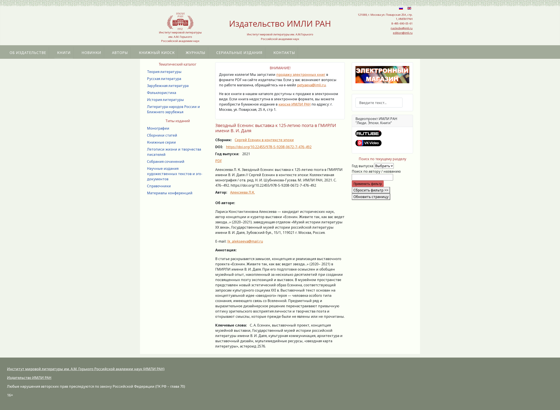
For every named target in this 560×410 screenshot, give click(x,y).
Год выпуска (362, 165)
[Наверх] (552, 402)
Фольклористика (161, 92)
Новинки (91, 52)
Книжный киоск (157, 52)
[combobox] (378, 103)
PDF (218, 160)
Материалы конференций (169, 193)
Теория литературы (164, 71)
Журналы (195, 52)
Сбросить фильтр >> (371, 190)
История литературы (165, 99)
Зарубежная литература (168, 85)
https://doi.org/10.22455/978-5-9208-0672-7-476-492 (269, 146)
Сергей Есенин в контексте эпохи (264, 139)
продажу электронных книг (300, 74)
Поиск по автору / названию (376, 171)
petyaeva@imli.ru (311, 85)
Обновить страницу (371, 196)
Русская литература (164, 78)
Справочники (159, 186)
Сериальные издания (239, 52)
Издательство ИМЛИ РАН (29, 377)
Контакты (284, 52)
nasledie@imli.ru (402, 28)
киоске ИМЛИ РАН (294, 104)
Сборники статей (162, 135)
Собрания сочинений (165, 161)
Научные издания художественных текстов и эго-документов (174, 173)
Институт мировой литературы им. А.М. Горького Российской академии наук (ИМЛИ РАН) (85, 369)
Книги (64, 52)
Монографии (158, 128)
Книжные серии (161, 142)
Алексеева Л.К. (242, 192)
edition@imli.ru (403, 33)
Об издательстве (28, 52)
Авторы (120, 52)
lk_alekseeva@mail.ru (245, 241)
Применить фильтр (368, 184)
